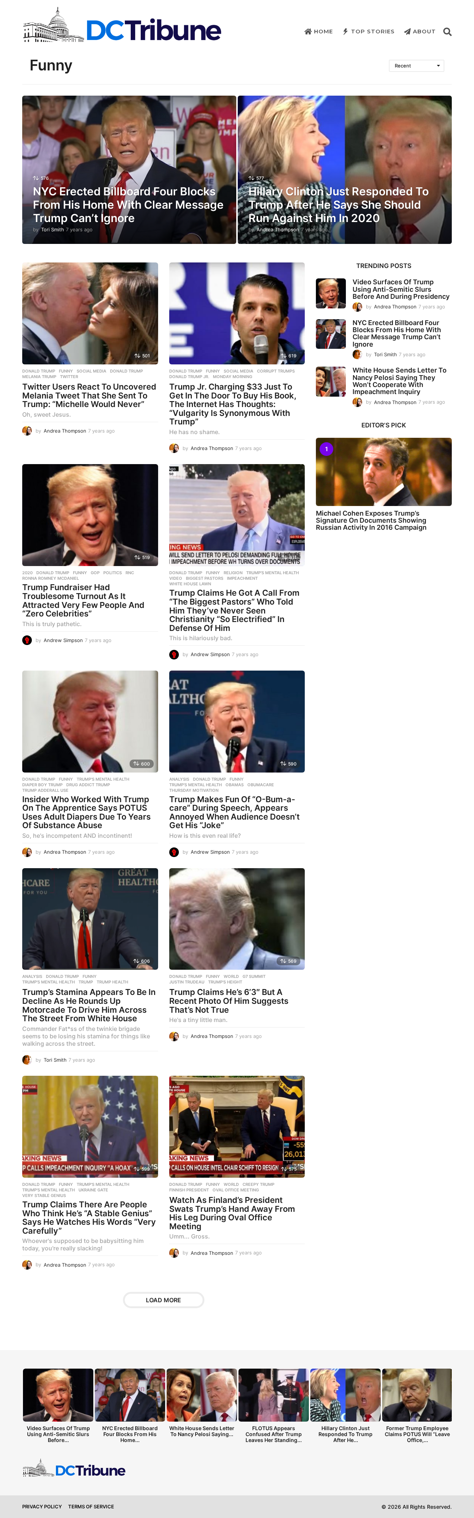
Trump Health (112, 982)
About (424, 31)
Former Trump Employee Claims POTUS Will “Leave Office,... (417, 1434)
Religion (233, 573)
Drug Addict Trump (88, 785)
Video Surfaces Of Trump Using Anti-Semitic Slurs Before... (58, 1434)
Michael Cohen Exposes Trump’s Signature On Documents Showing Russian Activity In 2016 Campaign (371, 520)
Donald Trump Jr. (189, 376)
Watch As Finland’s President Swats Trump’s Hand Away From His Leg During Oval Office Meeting (232, 1213)
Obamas (235, 785)
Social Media (91, 371)
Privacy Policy (42, 1506)
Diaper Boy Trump (42, 785)
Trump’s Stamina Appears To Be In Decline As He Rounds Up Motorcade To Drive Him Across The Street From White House (89, 1005)
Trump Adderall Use (45, 790)
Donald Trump (38, 371)
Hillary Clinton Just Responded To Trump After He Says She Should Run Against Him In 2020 (338, 205)
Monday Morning (232, 376)
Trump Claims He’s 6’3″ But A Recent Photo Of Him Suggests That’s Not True (228, 1000)
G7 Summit (254, 976)
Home (323, 31)
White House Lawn (190, 584)
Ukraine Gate (93, 1190)
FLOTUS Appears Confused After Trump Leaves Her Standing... (274, 1434)
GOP (95, 573)
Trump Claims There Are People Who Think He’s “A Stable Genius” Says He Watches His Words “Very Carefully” (89, 1218)
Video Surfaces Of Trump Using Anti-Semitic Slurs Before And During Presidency (401, 289)
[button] (447, 31)
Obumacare (260, 785)
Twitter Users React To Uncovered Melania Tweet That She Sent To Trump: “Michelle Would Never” (89, 395)
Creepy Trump (258, 1184)
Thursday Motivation (193, 790)
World (231, 976)
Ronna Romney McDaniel (50, 578)
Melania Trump (39, 376)
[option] (58, 1408)
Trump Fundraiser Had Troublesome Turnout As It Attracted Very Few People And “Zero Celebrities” (83, 600)
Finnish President (189, 1190)
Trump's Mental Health (272, 573)
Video (175, 578)
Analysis (179, 779)
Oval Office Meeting (236, 1190)
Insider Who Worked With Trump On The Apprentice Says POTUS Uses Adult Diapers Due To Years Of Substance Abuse (86, 812)
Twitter (69, 376)
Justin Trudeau (186, 982)
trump (86, 982)
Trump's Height (225, 982)
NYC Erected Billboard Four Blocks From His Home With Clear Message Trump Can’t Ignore (128, 205)
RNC (130, 573)
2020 (27, 573)
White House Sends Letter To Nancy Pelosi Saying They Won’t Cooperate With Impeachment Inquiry (400, 381)
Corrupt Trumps (276, 371)
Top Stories (373, 31)
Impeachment (242, 578)
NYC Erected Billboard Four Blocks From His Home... (130, 1434)
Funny (66, 371)
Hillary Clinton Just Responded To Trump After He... (345, 1434)
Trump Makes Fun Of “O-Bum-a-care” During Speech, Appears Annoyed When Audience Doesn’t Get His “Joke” (234, 812)
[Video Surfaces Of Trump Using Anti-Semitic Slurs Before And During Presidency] (331, 293)
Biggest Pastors (204, 578)
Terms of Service (91, 1506)
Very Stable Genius (44, 1195)
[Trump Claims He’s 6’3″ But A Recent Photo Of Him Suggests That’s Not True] (237, 919)
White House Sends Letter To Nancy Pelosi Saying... (201, 1431)
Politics (112, 573)
